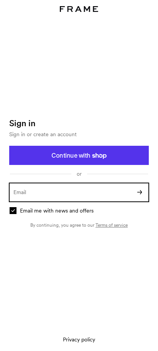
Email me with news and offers (57, 210)
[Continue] (139, 192)
